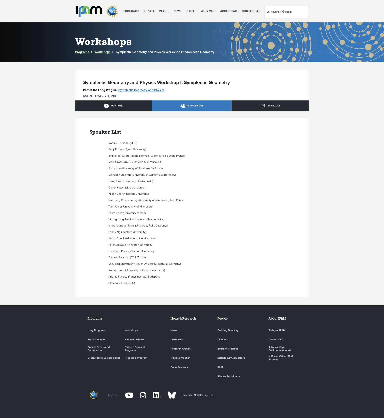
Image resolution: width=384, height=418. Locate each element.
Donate (149, 11)
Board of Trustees (227, 348)
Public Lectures (96, 339)
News (177, 11)
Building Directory (228, 330)
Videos (164, 11)
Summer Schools (134, 339)
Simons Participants (228, 376)
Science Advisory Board (231, 358)
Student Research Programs (135, 349)
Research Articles (181, 348)
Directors (222, 339)
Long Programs (97, 330)
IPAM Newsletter (180, 358)
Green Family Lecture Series (104, 358)
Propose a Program (136, 358)
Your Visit (208, 11)
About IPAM (228, 11)
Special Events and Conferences (99, 349)
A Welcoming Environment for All (280, 349)
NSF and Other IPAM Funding (281, 358)
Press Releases (179, 367)
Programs (131, 11)
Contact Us (250, 11)
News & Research (183, 318)
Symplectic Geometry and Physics (141, 90)
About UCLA (276, 339)
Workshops (102, 52)
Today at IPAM (277, 330)
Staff (220, 367)
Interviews (177, 339)
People (191, 11)
